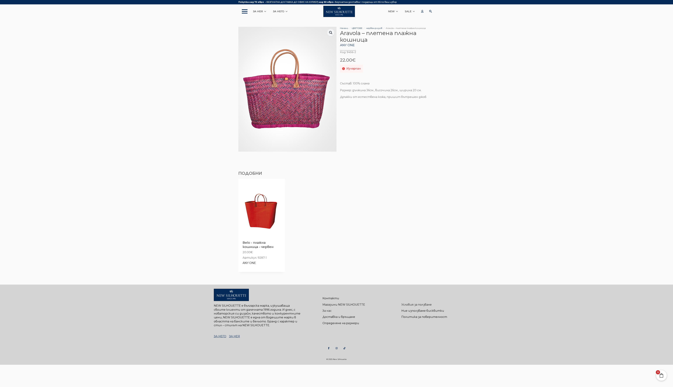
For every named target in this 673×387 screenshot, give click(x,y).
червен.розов (374, 28)
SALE (408, 11)
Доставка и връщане (338, 317)
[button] (330, 32)
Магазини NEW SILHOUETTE (343, 304)
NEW (391, 11)
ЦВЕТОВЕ (357, 28)
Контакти (330, 298)
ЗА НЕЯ (258, 11)
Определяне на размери (340, 323)
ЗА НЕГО (278, 11)
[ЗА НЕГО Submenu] (287, 11)
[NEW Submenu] (398, 11)
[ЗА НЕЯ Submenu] (266, 11)
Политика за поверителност (424, 317)
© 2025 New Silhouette (337, 359)
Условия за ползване (416, 304)
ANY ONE (347, 45)
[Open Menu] (242, 11)
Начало (344, 28)
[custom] (329, 348)
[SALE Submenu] (415, 11)
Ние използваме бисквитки (422, 310)
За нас (327, 310)
